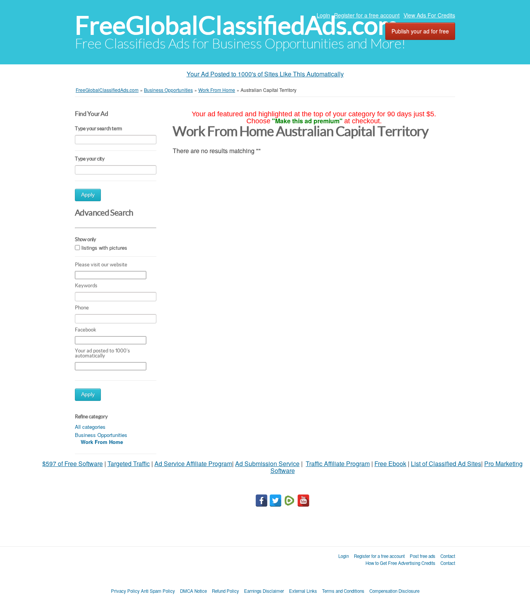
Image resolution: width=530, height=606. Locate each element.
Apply (88, 195)
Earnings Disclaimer (264, 591)
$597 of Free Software (72, 463)
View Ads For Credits (429, 15)
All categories (90, 426)
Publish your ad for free (420, 31)
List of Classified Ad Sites (446, 463)
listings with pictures (104, 248)
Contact (447, 556)
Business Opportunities (101, 435)
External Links (303, 591)
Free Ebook (390, 463)
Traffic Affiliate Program (338, 463)
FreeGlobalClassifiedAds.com (236, 25)
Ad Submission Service (267, 463)
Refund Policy (225, 591)
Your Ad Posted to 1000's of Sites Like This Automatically (265, 73)
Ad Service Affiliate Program (193, 463)
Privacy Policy (125, 591)
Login (323, 15)
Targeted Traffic (128, 463)
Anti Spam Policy (158, 591)
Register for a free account (367, 15)
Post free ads (422, 556)
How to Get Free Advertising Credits (400, 563)
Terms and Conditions (343, 591)
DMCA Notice (193, 591)
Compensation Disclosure (394, 591)
